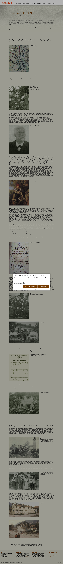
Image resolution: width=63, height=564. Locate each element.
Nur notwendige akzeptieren (30, 286)
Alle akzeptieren (43, 286)
